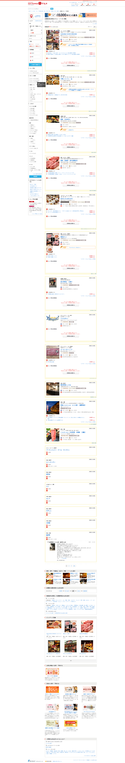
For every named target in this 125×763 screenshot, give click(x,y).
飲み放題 (32, 108)
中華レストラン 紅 (66, 79)
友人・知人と (33, 87)
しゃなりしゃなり (80, 751)
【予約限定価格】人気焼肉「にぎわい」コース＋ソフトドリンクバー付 (61, 174)
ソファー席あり (34, 131)
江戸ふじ (48, 510)
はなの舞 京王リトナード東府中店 (53, 653)
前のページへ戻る (32, 11)
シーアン (54, 753)
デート (32, 90)
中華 (81, 600)
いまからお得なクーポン (35, 195)
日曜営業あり (33, 168)
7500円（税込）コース (52, 257)
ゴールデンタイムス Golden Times (76, 752)
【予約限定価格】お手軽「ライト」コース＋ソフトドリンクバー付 (61, 172)
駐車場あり (71, 609)
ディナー (32, 44)
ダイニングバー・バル (60, 600)
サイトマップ (75, 760)
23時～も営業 (85, 606)
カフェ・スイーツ (66, 601)
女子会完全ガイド (33, 186)
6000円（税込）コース (52, 255)
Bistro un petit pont (67, 198)
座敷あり (32, 128)
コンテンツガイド (82, 2)
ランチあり (33, 113)
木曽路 (50, 753)
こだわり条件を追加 (36, 174)
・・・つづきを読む (63, 558)
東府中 (58, 11)
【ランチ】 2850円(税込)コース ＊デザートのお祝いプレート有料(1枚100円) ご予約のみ (65, 210)
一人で (32, 92)
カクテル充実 (33, 161)
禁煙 (32, 138)
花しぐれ (65, 751)
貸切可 (81, 607)
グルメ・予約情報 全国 (39, 11)
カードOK (33, 166)
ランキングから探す (50, 613)
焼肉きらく (64, 237)
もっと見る (95, 23)
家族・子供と (33, 89)
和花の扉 (55, 751)
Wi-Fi (75, 609)
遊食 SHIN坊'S (94, 152)
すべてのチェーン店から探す (90, 755)
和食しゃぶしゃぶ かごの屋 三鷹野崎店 (73, 405)
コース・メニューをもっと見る (88, 56)
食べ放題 (32, 110)
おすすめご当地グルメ (34, 194)
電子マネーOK (68, 606)
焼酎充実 (32, 160)
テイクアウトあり (34, 115)
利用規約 (88, 760)
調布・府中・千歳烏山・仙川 (51, 11)
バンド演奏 (70, 607)
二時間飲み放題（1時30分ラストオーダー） (56, 294)
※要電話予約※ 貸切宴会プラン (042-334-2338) (57, 94)
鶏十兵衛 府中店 (83, 653)
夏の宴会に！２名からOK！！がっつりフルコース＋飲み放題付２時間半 (62, 52)
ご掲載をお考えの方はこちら (57, 761)
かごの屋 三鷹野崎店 (93, 424)
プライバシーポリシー (82, 760)
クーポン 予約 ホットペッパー (92, 2)
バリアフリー (60, 609)
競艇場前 (85, 591)
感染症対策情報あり (35, 120)
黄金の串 (62, 752)
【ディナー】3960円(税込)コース (54, 212)
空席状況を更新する (71, 65)
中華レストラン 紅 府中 (92, 111)
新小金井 (67, 591)
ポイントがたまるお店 (34, 78)
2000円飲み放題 (51, 361)
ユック (87, 752)
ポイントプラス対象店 (34, 81)
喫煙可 (32, 141)
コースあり (33, 111)
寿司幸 (48, 474)
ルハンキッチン (50, 462)
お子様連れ (92, 607)
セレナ (48, 498)
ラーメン (50, 601)
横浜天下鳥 (74, 751)
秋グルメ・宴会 (33, 184)
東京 (45, 11)
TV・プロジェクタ (57, 607)
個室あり (32, 125)
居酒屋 (53, 600)
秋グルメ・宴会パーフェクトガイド (52, 694)
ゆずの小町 (53, 752)
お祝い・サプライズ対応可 (35, 171)
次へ (74, 565)
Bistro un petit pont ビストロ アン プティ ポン (88, 228)
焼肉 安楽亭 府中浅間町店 (69, 160)
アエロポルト (64, 318)
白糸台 (78, 591)
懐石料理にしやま (66, 385)
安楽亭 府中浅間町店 (93, 190)
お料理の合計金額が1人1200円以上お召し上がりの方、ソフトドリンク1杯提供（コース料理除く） (81, 90)
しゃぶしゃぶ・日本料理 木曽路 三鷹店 (73, 432)
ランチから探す (49, 743)
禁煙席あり (76, 605)
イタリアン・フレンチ (75, 600)
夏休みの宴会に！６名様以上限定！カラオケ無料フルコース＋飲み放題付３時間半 (64, 54)
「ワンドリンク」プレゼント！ (75, 247)
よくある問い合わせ (73, 2)
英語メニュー (86, 607)
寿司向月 (66, 752)
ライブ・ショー (76, 607)
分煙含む (33, 140)
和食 (66, 600)
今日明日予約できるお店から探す (61, 613)
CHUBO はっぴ (88, 751)
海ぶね (58, 752)
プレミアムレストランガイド (89, 711)
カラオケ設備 (64, 607)
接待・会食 (33, 97)
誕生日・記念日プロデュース (35, 189)
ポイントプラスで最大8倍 (52, 676)
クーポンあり (33, 153)
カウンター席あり (34, 130)
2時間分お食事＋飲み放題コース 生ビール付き (57, 134)
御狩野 (48, 535)
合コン (32, 100)
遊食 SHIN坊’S (65, 119)
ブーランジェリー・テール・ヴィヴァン (58, 450)
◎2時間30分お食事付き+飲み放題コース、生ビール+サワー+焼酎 (60, 136)
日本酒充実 (33, 158)
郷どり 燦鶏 (60, 751)
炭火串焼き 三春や (66, 281)
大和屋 (48, 523)
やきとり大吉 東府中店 (67, 653)
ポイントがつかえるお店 (35, 80)
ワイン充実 (80, 606)
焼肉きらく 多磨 (93, 273)
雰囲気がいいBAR (73, 573)
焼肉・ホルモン (86, 600)
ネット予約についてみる (37, 213)
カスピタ (47, 751)
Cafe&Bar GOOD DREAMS (69, 34)
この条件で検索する (35, 64)
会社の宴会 (33, 95)
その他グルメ (73, 601)
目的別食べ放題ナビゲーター (35, 187)
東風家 (51, 751)
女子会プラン (71, 129)
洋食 (69, 600)
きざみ (69, 751)
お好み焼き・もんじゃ (57, 601)
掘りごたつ (33, 126)
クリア (40, 49)
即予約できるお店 (34, 71)
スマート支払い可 (34, 148)
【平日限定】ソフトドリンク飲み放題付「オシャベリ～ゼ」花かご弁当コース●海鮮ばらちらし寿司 (66, 418)
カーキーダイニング (66, 349)
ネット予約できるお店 (34, 72)
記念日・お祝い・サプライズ (36, 94)
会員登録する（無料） (75, 5)
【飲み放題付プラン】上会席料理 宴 (55, 420)
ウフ (47, 486)
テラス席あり (33, 133)
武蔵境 (60, 591)
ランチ (38, 44)
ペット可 (66, 609)
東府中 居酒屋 (48, 747)
